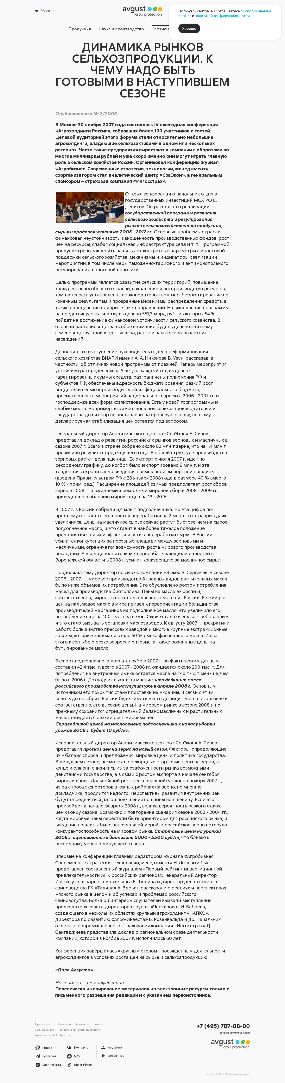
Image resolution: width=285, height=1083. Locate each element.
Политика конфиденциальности (80, 1029)
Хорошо (189, 28)
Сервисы (160, 28)
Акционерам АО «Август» (53, 1035)
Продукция (80, 28)
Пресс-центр (44, 1024)
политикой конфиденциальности (222, 16)
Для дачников (44, 1029)
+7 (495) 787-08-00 (223, 1025)
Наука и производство (121, 28)
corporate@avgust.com (234, 1032)
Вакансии (64, 1024)
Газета (98, 1024)
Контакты (82, 1024)
